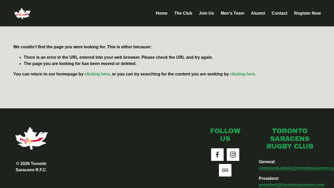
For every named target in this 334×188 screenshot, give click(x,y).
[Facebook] (217, 154)
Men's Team (232, 13)
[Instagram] (233, 154)
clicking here (97, 74)
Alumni (258, 13)
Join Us (206, 13)
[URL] (225, 170)
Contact (279, 13)
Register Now (307, 13)
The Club (183, 13)
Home (162, 13)
